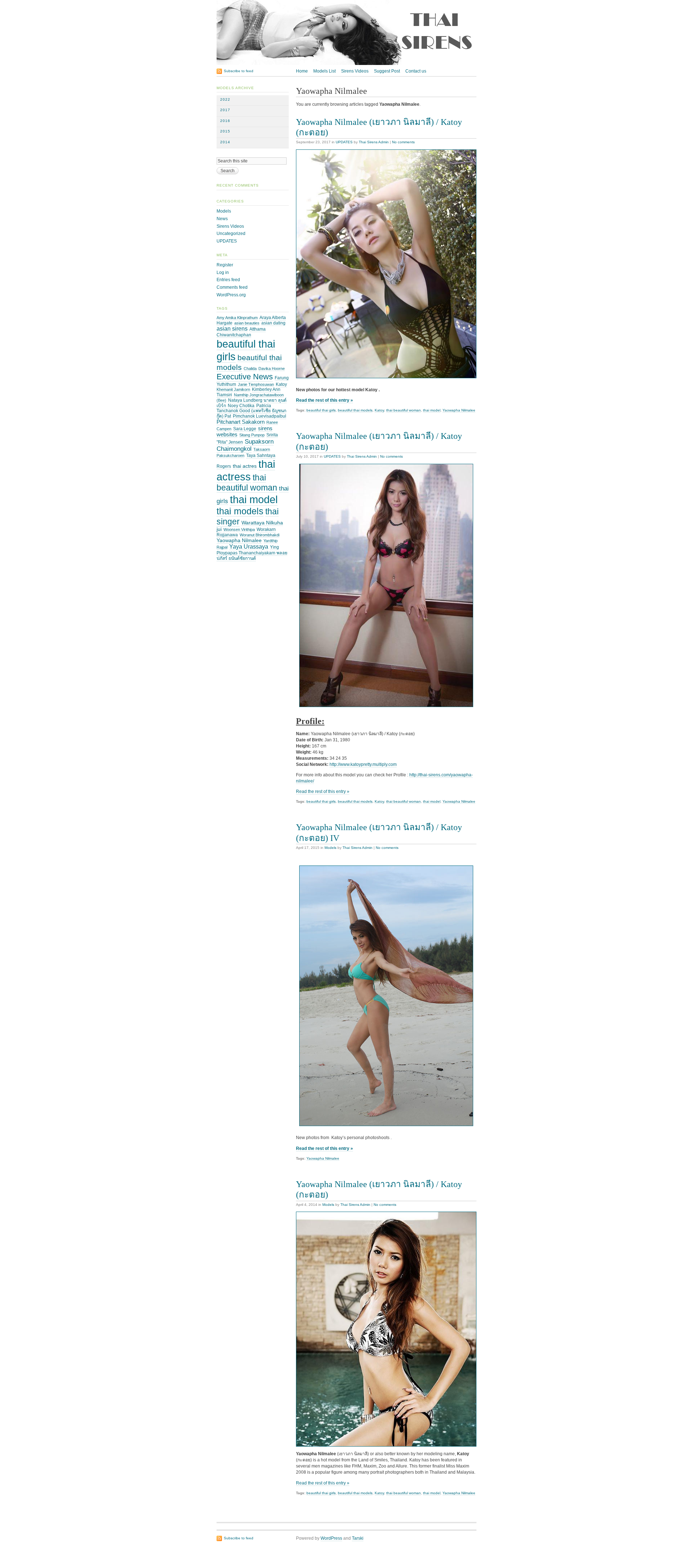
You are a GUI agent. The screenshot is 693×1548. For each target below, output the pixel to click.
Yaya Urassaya (248, 547)
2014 (225, 142)
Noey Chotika (241, 405)
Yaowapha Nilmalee (459, 410)
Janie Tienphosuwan (256, 384)
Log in (223, 272)
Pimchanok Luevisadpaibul (259, 416)
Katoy (379, 410)
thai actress (246, 470)
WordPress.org (231, 294)
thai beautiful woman (403, 410)
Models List (324, 71)
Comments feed (232, 287)
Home (302, 71)
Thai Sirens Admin (374, 142)
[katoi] (386, 1329)
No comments (403, 142)
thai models (240, 511)
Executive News (245, 376)
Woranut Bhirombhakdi (259, 535)
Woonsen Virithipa (239, 529)
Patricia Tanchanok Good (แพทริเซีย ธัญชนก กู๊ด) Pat (251, 411)
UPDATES (344, 142)
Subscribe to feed (238, 71)
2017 (225, 110)
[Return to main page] (346, 63)
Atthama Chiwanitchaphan (241, 332)
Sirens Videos (355, 71)
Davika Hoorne (271, 368)
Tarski (357, 1538)
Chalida (250, 368)
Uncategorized (231, 233)
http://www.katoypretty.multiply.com (363, 764)
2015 (225, 131)
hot (324, 1459)
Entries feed (228, 279)
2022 (225, 99)
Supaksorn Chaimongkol (245, 445)
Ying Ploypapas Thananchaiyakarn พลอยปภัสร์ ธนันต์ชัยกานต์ (252, 553)
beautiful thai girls (321, 410)
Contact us (415, 71)
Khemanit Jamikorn (233, 389)
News (222, 218)
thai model (431, 410)
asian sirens (232, 329)
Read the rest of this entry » (324, 400)
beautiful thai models (355, 410)
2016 (225, 121)
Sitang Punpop (252, 435)
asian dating (273, 323)
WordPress (331, 1538)
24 (338, 758)
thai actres (245, 466)
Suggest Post (387, 71)
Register (225, 264)
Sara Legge (244, 428)
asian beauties (247, 323)
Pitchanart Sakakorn (241, 422)
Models (330, 848)
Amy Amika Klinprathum (237, 317)
